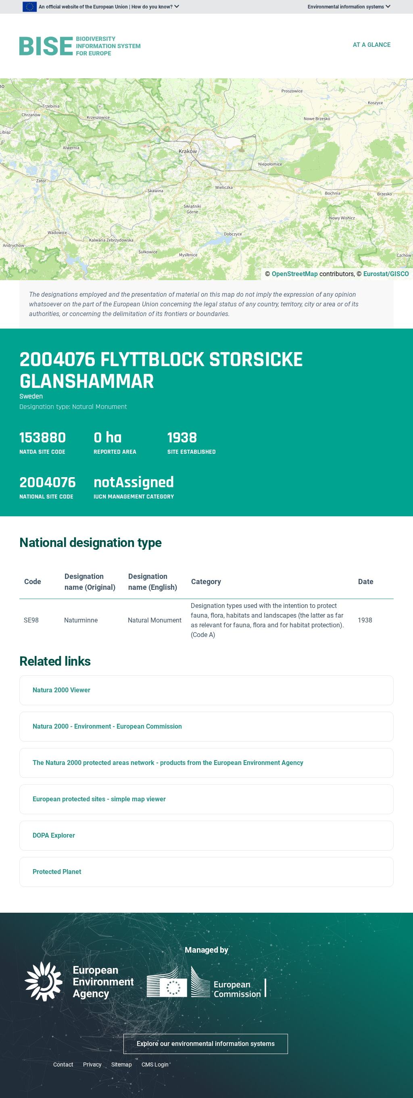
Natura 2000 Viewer (61, 690)
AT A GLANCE (371, 44)
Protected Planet (57, 872)
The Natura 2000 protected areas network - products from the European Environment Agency (168, 763)
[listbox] (100, 7)
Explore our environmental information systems (206, 1044)
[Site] (182, 46)
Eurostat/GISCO (386, 274)
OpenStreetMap (295, 274)
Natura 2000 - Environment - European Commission (107, 726)
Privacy (92, 1064)
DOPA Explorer (54, 835)
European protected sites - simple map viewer (99, 799)
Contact (63, 1064)
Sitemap (121, 1064)
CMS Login (155, 1064)
